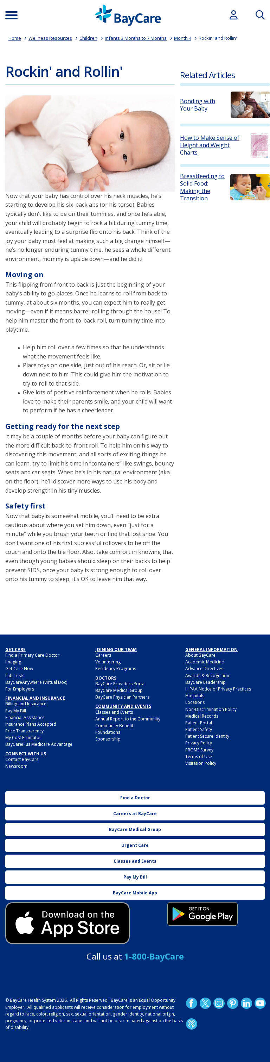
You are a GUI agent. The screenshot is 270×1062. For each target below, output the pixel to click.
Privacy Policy (198, 743)
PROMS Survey (199, 750)
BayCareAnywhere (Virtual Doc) (36, 682)
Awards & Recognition (207, 676)
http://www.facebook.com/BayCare (191, 1003)
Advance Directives (204, 668)
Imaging (13, 662)
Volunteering (108, 662)
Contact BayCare (22, 759)
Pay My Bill (15, 711)
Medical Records (201, 716)
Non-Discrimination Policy (211, 709)
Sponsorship (108, 739)
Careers (103, 655)
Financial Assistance (25, 717)
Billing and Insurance (25, 704)
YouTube (260, 1003)
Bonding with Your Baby (197, 105)
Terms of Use (198, 757)
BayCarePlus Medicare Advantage (38, 744)
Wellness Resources (50, 38)
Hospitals (194, 696)
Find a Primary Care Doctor (32, 655)
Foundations (107, 732)
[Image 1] (90, 143)
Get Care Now (19, 668)
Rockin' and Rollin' (218, 38)
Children (88, 38)
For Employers (19, 689)
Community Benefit (114, 726)
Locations (195, 702)
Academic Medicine (204, 662)
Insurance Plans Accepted (30, 724)
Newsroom (16, 766)
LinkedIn (246, 1003)
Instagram (219, 1003)
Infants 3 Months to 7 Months (136, 38)
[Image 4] (202, 914)
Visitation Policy (200, 763)
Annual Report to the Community (127, 719)
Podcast (191, 1024)
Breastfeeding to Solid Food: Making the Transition (202, 187)
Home (14, 38)
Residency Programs (115, 668)
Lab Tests (14, 676)
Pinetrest (232, 1003)
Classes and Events (114, 712)
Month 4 (182, 38)
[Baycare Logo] (128, 15)
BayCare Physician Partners (122, 697)
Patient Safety (198, 729)
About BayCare (200, 655)
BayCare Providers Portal (120, 684)
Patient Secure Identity (207, 736)
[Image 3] (67, 923)
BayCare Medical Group (119, 690)
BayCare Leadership (205, 682)
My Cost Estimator (23, 738)
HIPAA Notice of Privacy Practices (218, 689)
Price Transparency (24, 731)
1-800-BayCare (154, 956)
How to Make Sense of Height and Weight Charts (209, 145)
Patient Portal (198, 723)
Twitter (205, 1003)
